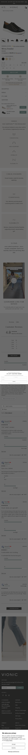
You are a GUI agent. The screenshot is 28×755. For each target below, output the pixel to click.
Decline (14, 748)
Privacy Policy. (9, 740)
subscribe (14, 381)
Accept (13, 744)
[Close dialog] (27, 371)
